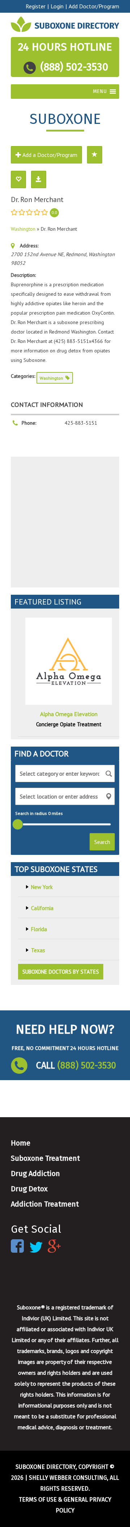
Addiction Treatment (45, 1204)
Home (20, 1143)
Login (57, 6)
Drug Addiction (35, 1173)
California (42, 908)
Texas (38, 950)
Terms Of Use (38, 1499)
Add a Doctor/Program (49, 154)
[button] (100, 91)
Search (102, 841)
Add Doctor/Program (94, 6)
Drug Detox (29, 1188)
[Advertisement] (65, 522)
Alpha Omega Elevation (69, 714)
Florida (39, 929)
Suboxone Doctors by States (60, 971)
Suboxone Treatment (45, 1158)
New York (42, 887)
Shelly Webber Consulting (68, 1477)
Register (36, 6)
